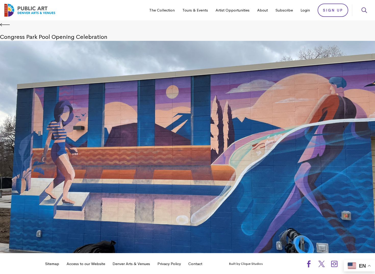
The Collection (162, 10)
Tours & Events (195, 10)
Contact (195, 263)
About (262, 10)
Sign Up (333, 10)
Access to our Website (86, 263)
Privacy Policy (169, 263)
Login (305, 10)
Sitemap (52, 263)
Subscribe (284, 10)
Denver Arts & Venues (131, 263)
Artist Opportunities (232, 10)
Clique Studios (252, 263)
